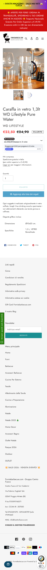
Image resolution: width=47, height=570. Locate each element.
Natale (8, 413)
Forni (7, 359)
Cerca (7, 270)
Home (7, 352)
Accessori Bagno (12, 433)
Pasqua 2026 (10, 447)
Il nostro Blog (10, 311)
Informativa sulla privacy (15, 291)
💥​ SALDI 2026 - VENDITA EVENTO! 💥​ (22, 467)
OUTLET (8, 460)
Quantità (6, 173)
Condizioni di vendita (14, 277)
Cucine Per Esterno (13, 379)
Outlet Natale (10, 440)
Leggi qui (6, 165)
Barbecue (9, 366)
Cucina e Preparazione (14, 399)
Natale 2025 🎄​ (12, 420)
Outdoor (8, 454)
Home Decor (10, 427)
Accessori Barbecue (13, 372)
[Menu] (42, 38)
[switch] (41, 566)
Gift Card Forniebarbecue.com (18, 304)
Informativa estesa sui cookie (17, 298)
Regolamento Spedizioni (15, 284)
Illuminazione (10, 406)
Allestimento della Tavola (15, 393)
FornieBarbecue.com (20, 561)
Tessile (8, 386)
